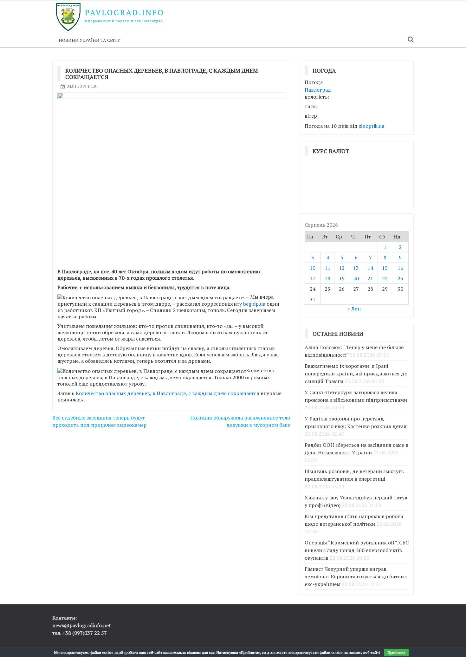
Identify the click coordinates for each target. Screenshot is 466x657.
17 (312, 278)
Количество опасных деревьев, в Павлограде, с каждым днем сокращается (167, 393)
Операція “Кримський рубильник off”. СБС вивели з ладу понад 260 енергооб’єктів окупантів (357, 550)
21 (370, 278)
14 (370, 267)
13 (356, 267)
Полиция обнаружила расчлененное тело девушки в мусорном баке (240, 421)
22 (385, 278)
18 (327, 278)
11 (327, 267)
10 (312, 267)
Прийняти (396, 652)
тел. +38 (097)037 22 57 (79, 632)
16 (400, 267)
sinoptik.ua (371, 125)
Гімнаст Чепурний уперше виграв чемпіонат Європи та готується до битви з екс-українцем (356, 576)
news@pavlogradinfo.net (81, 625)
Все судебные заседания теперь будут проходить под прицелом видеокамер (99, 421)
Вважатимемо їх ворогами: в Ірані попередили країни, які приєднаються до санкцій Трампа (356, 373)
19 (342, 278)
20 (356, 278)
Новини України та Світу (89, 40)
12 (342, 267)
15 (385, 267)
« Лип (354, 308)
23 (400, 278)
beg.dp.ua (255, 303)
